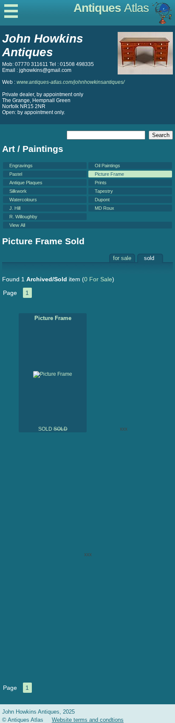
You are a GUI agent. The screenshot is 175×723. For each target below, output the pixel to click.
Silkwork (18, 191)
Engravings (21, 165)
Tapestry (104, 191)
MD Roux (104, 208)
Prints (101, 182)
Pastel (15, 174)
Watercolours (23, 199)
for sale (122, 258)
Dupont (102, 199)
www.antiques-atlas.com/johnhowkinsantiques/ (70, 82)
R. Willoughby (23, 216)
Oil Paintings (107, 165)
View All (17, 225)
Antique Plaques (25, 182)
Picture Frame (109, 174)
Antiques (111, 7)
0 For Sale (98, 279)
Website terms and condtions (88, 720)
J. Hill (14, 208)
